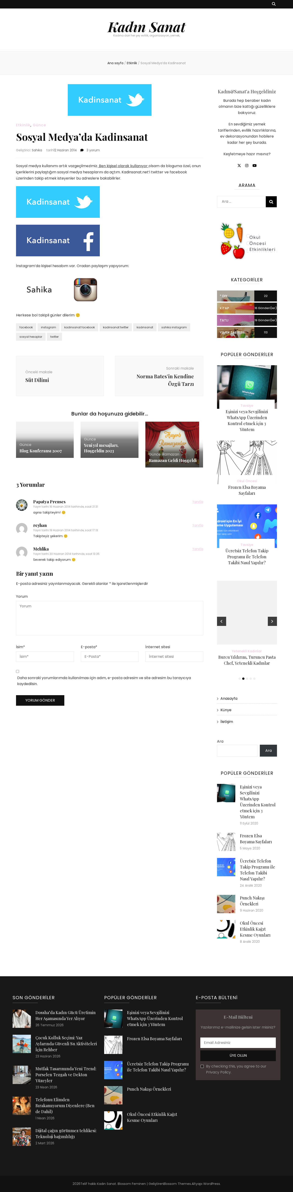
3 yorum (93, 150)
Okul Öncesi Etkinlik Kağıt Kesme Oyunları (255, 929)
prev (221, 621)
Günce (39, 125)
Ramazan (170, 454)
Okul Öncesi (247, 481)
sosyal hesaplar (30, 337)
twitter (54, 337)
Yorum (22, 596)
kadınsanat (145, 327)
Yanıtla (197, 501)
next (272, 621)
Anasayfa (228, 698)
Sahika (37, 150)
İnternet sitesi (157, 647)
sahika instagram (174, 327)
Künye (225, 710)
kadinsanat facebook (79, 327)
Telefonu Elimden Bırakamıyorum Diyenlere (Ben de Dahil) (65, 1105)
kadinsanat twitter (115, 327)
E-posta (89, 647)
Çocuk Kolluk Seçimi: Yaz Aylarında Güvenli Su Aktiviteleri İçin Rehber (66, 1043)
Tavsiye (247, 405)
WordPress (211, 1183)
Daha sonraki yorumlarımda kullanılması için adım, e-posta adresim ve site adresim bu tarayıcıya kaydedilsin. (104, 681)
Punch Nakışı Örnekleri (149, 1089)
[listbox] (247, 631)
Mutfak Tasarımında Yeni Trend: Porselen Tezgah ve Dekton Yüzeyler (65, 1074)
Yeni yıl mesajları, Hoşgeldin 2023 (101, 448)
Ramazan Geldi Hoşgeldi (173, 460)
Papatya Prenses (49, 501)
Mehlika (41, 549)
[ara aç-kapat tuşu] (274, 4)
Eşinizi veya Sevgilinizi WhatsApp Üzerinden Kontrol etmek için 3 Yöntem (155, 1018)
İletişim (226, 721)
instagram (48, 327)
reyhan (40, 525)
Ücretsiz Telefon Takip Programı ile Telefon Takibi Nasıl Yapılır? (247, 556)
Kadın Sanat (146, 26)
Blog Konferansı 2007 (40, 451)
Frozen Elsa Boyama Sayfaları (154, 1038)
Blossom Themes (177, 1183)
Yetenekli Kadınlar (247, 651)
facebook (26, 327)
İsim (20, 647)
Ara (220, 741)
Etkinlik (23, 125)
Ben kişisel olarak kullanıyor (123, 166)
